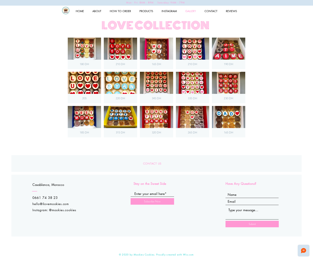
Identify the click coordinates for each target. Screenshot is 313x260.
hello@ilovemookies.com (50, 204)
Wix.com (188, 254)
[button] (84, 53)
